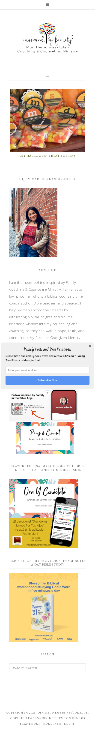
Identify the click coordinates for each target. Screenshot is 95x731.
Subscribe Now (47, 380)
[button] (47, 349)
